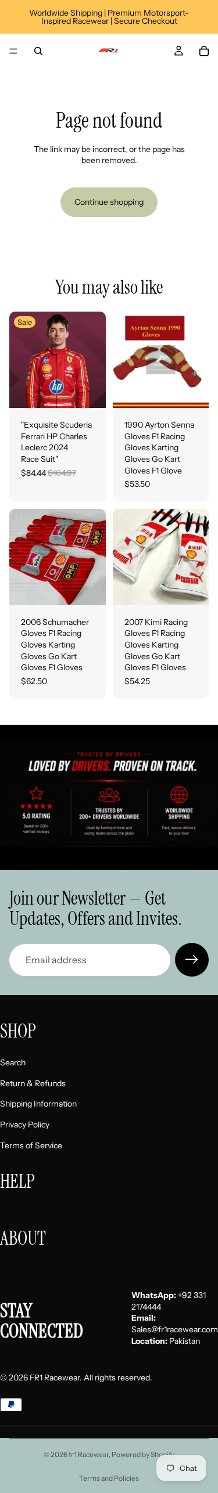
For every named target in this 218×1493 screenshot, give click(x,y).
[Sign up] (192, 960)
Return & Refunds (33, 1083)
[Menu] (13, 51)
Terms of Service (31, 1145)
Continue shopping (109, 202)
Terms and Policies (109, 1478)
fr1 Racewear (89, 1454)
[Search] (38, 51)
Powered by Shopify (143, 1454)
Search (13, 1063)
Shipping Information (38, 1104)
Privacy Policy (24, 1124)
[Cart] (204, 51)
